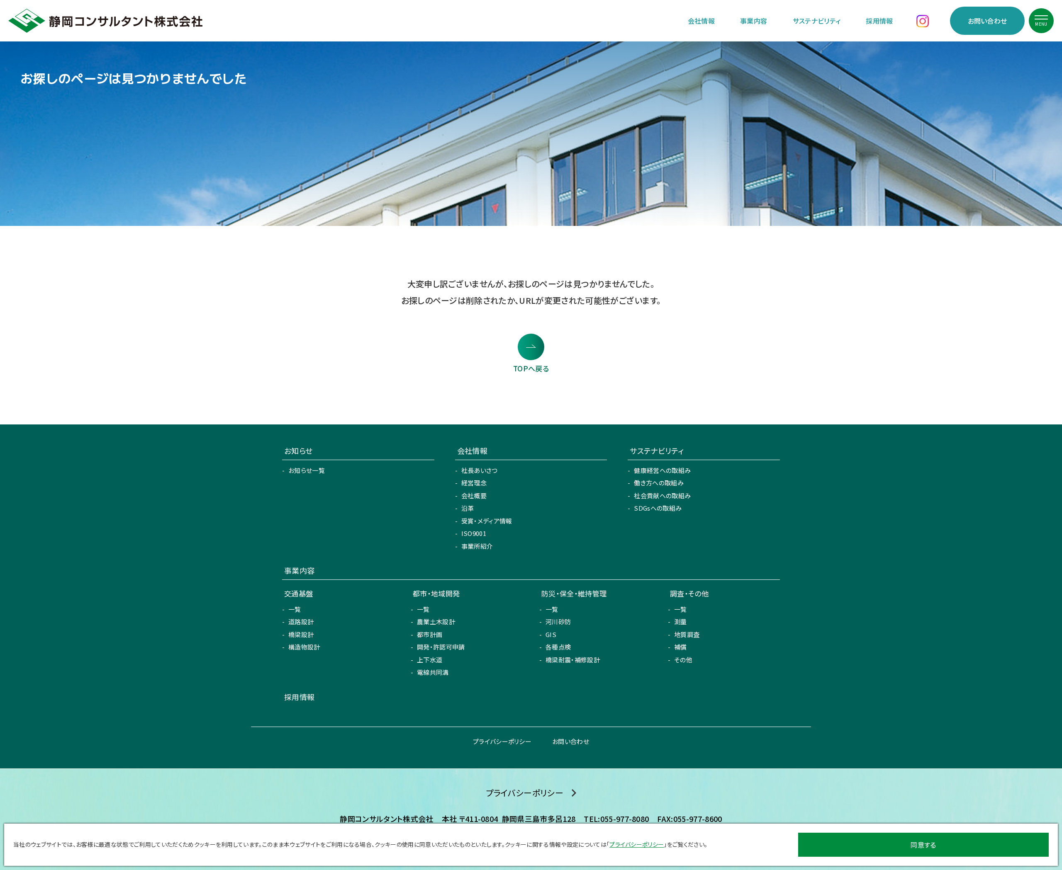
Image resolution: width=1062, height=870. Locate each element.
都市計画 (429, 634)
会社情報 (701, 21)
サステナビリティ (817, 21)
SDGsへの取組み (658, 508)
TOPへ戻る (531, 368)
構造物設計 (304, 646)
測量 (680, 621)
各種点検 (558, 646)
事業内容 (753, 21)
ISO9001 (473, 533)
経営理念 (474, 482)
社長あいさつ (479, 470)
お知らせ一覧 (306, 470)
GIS (551, 634)
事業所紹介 (477, 546)
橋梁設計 (301, 634)
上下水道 (429, 659)
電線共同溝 (433, 672)
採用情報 (879, 21)
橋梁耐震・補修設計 (573, 659)
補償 (680, 646)
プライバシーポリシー (502, 741)
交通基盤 (298, 593)
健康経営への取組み (662, 470)
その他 (683, 659)
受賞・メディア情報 (486, 520)
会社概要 (474, 495)
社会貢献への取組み (662, 495)
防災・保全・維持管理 (574, 593)
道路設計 (301, 621)
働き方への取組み (659, 482)
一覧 (294, 609)
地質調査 (686, 634)
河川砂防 (558, 621)
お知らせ (298, 450)
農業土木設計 (436, 621)
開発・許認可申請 (441, 646)
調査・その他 (689, 593)
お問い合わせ (987, 21)
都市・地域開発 (436, 593)
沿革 (467, 508)
